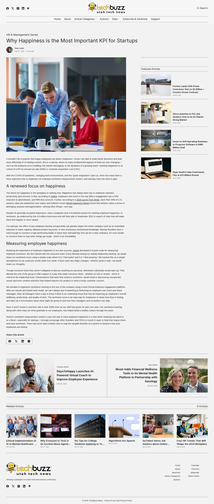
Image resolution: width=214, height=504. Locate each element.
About (67, 19)
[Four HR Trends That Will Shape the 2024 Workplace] (192, 426)
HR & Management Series (22, 34)
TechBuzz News (96, 500)
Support (155, 19)
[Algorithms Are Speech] (124, 426)
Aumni (76, 250)
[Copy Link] (29, 341)
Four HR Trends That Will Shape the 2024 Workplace (192, 442)
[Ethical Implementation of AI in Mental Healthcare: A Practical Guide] (21, 426)
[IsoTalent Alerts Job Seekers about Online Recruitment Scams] (158, 426)
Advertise (176, 473)
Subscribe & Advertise (135, 19)
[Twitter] (12, 8)
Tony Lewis (19, 48)
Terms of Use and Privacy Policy (118, 500)
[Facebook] (7, 8)
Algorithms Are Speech (122, 440)
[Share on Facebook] (9, 341)
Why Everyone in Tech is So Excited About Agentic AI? (55, 442)
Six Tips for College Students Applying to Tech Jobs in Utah (89, 442)
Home (57, 19)
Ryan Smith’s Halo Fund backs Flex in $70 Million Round (188, 173)
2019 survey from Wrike (88, 200)
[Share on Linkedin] (22, 341)
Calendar (195, 465)
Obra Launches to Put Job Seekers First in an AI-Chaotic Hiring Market (188, 117)
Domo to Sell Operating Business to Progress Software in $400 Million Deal (190, 144)
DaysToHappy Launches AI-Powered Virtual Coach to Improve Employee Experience (77, 375)
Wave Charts (193, 476)
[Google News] (28, 8)
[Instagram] (18, 8)
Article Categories (172, 476)
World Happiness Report (78, 203)
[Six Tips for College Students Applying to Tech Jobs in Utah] (89, 426)
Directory (195, 469)
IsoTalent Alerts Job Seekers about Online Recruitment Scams (155, 442)
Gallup (54, 196)
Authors (104, 19)
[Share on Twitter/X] (16, 341)
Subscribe (195, 473)
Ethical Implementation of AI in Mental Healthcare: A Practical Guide (21, 442)
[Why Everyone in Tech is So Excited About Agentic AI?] (55, 426)
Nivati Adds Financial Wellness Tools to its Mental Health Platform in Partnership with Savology (136, 375)
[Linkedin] (23, 8)
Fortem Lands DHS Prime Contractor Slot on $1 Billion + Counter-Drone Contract (188, 89)
